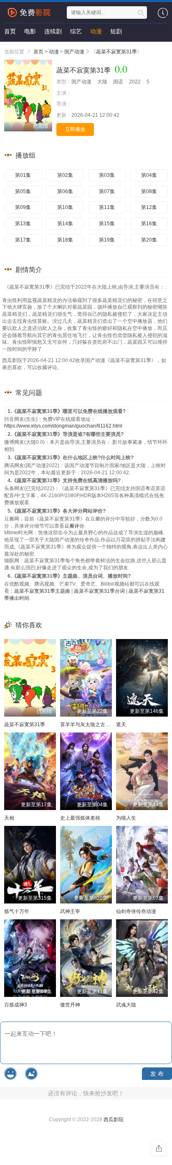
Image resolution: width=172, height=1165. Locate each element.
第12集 (149, 207)
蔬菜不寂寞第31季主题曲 (42, 591)
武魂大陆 (126, 1005)
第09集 (23, 207)
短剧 (116, 31)
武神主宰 (70, 911)
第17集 (23, 240)
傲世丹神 (70, 1005)
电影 (30, 31)
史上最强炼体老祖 (80, 818)
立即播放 (75, 129)
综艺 (76, 31)
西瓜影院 (114, 1119)
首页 (10, 31)
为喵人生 (126, 818)
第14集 (65, 223)
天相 (9, 818)
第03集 (107, 175)
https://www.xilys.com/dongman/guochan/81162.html (63, 426)
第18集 (65, 240)
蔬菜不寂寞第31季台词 (99, 591)
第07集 (107, 191)
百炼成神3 (15, 1005)
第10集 (65, 207)
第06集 (65, 191)
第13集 (23, 223)
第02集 (65, 175)
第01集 (23, 175)
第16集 (149, 223)
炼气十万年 (16, 911)
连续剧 (53, 31)
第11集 (107, 207)
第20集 (149, 240)
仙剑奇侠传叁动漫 (136, 911)
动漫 (96, 31)
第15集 (107, 223)
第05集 (23, 191)
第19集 (107, 240)
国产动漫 (74, 52)
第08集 (149, 191)
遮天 (121, 724)
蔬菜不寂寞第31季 (116, 52)
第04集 (149, 175)
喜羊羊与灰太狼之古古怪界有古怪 (97, 724)
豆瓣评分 (74, 526)
